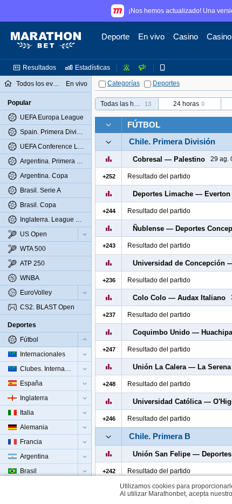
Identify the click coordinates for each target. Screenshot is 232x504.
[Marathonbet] (46, 40)
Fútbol (143, 124)
